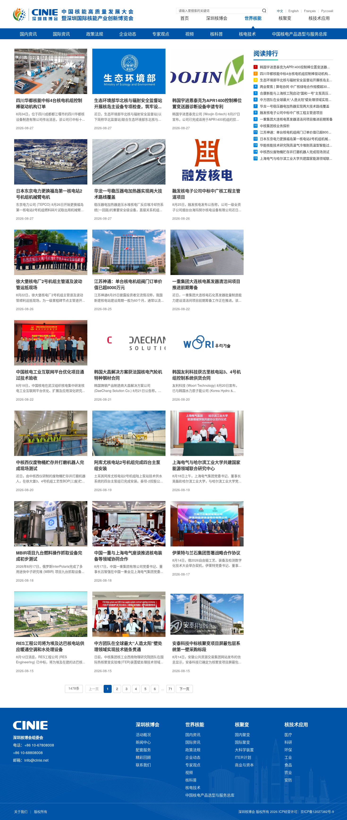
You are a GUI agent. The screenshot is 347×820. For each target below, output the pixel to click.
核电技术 (247, 34)
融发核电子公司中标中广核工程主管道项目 (291, 113)
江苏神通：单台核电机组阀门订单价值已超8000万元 (296, 132)
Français (310, 11)
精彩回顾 (143, 758)
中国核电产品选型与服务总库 (299, 34)
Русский (327, 11)
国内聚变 (242, 735)
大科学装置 (244, 750)
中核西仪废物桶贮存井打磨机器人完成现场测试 (294, 152)
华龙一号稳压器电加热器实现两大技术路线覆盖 (294, 106)
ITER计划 (243, 758)
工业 (288, 758)
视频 (189, 34)
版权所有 (40, 812)
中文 (280, 11)
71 (170, 689)
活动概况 (143, 735)
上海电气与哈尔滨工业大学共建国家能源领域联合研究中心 (296, 159)
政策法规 (94, 34)
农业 (288, 773)
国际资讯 (61, 34)
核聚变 (285, 19)
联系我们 (143, 765)
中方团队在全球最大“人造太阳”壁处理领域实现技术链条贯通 (296, 100)
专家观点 (160, 34)
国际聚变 (242, 743)
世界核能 (253, 19)
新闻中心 (143, 743)
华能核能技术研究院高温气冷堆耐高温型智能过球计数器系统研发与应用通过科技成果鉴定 (296, 145)
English (293, 11)
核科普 (216, 34)
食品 (288, 765)
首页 (184, 19)
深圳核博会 (216, 19)
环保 (288, 750)
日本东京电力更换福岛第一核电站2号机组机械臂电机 (296, 139)
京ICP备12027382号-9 (317, 812)
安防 (288, 780)
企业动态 (127, 34)
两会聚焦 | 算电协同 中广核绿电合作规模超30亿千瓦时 (296, 87)
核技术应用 (319, 19)
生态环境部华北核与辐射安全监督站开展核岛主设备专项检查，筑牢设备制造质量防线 (296, 80)
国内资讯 (28, 34)
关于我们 (20, 812)
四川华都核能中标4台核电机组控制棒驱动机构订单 (296, 74)
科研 (288, 743)
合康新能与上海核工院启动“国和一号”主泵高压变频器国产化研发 (296, 93)
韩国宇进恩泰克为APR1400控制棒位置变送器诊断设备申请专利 (296, 67)
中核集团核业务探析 (275, 126)
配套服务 (143, 750)
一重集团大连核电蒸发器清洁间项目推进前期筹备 (296, 119)
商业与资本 (244, 765)
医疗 (288, 735)
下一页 (184, 689)
